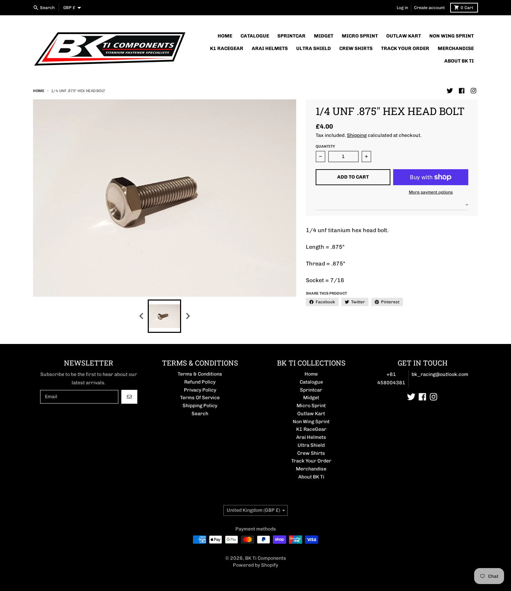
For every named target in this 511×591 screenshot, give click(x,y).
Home (38, 91)
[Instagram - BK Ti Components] (473, 90)
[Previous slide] (141, 316)
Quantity (325, 146)
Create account (429, 7)
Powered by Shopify (255, 565)
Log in (402, 7)
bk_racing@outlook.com (440, 374)
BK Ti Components (265, 558)
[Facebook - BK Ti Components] (461, 90)
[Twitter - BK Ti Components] (449, 90)
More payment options (431, 192)
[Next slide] (187, 316)
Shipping (357, 135)
